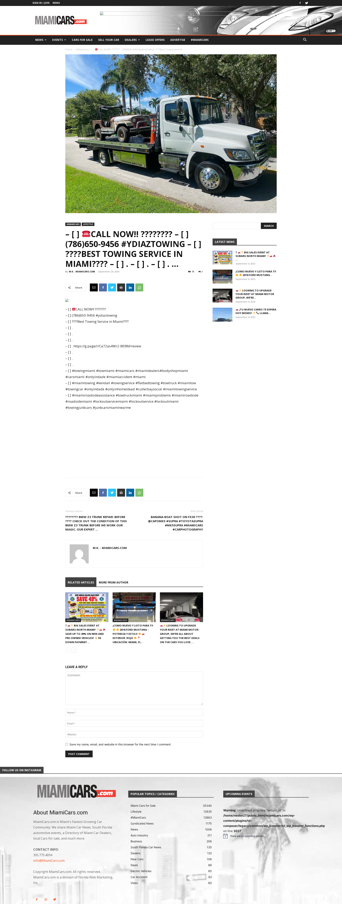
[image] (76, 791)
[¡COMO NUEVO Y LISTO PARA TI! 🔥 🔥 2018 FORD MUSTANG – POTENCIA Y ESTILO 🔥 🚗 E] (134, 607)
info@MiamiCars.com (49, 860)
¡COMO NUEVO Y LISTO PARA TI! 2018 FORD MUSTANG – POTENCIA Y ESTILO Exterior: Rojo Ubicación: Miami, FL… (133, 634)
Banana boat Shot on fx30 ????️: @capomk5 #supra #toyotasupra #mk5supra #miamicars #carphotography (175, 523)
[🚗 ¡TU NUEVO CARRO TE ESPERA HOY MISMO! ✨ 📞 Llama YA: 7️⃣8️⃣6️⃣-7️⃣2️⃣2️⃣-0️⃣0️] (222, 315)
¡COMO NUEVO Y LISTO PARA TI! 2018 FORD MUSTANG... (256, 273)
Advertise (177, 40)
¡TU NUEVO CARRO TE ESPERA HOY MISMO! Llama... (256, 311)
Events (57, 40)
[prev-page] (67, 650)
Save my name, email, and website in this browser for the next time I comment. (120, 744)
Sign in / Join (40, 3)
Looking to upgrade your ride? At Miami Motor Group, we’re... (255, 294)
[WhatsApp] (139, 287)
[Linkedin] (130, 287)
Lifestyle (88, 224)
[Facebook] (300, 3)
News (56, 3)
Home (68, 49)
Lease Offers (155, 40)
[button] (305, 40)
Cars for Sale (82, 40)
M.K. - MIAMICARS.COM (82, 271)
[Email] (94, 287)
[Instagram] (45, 899)
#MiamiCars (200, 40)
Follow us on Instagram (21, 770)
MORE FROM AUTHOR (113, 582)
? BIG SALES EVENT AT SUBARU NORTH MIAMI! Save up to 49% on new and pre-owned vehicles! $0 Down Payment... (84, 634)
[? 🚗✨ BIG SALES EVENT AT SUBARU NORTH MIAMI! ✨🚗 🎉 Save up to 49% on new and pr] (86, 607)
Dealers (131, 40)
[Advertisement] (134, 440)
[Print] (121, 287)
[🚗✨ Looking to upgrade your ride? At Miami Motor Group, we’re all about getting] (181, 607)
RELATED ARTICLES (81, 582)
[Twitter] (307, 3)
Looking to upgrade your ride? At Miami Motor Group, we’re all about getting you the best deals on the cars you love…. (180, 634)
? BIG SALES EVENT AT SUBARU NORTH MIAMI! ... (253, 256)
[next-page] (74, 650)
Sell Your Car (108, 40)
